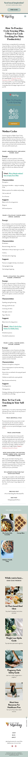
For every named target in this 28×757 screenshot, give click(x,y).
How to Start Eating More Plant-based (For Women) (14, 494)
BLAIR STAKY (16, 755)
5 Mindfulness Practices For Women (12, 447)
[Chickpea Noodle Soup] (7, 549)
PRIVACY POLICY (19, 754)
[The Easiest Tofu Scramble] (7, 522)
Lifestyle (14, 25)
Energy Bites (21, 533)
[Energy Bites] (21, 522)
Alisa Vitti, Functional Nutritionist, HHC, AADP (11, 79)
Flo (4, 428)
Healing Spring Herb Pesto (14, 500)
